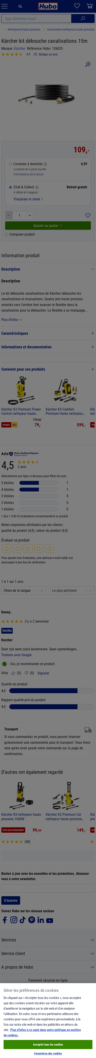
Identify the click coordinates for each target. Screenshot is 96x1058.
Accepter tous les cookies (48, 1044)
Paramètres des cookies (48, 1053)
